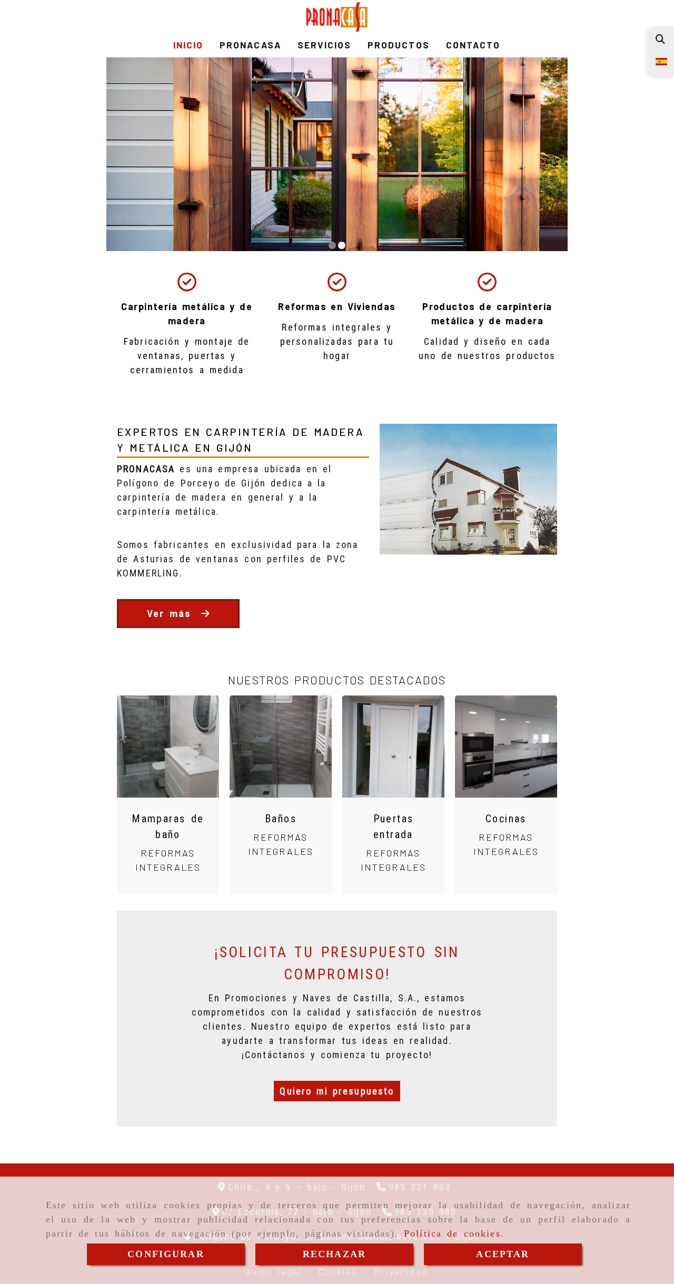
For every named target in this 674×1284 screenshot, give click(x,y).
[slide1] (332, 245)
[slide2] (341, 245)
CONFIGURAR (165, 1254)
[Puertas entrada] (393, 746)
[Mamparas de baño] (168, 746)
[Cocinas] (506, 746)
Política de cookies (452, 1233)
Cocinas (506, 818)
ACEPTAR (502, 1254)
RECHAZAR (334, 1254)
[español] (660, 60)
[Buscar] (660, 39)
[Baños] (280, 746)
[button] (337, 1091)
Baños (280, 818)
